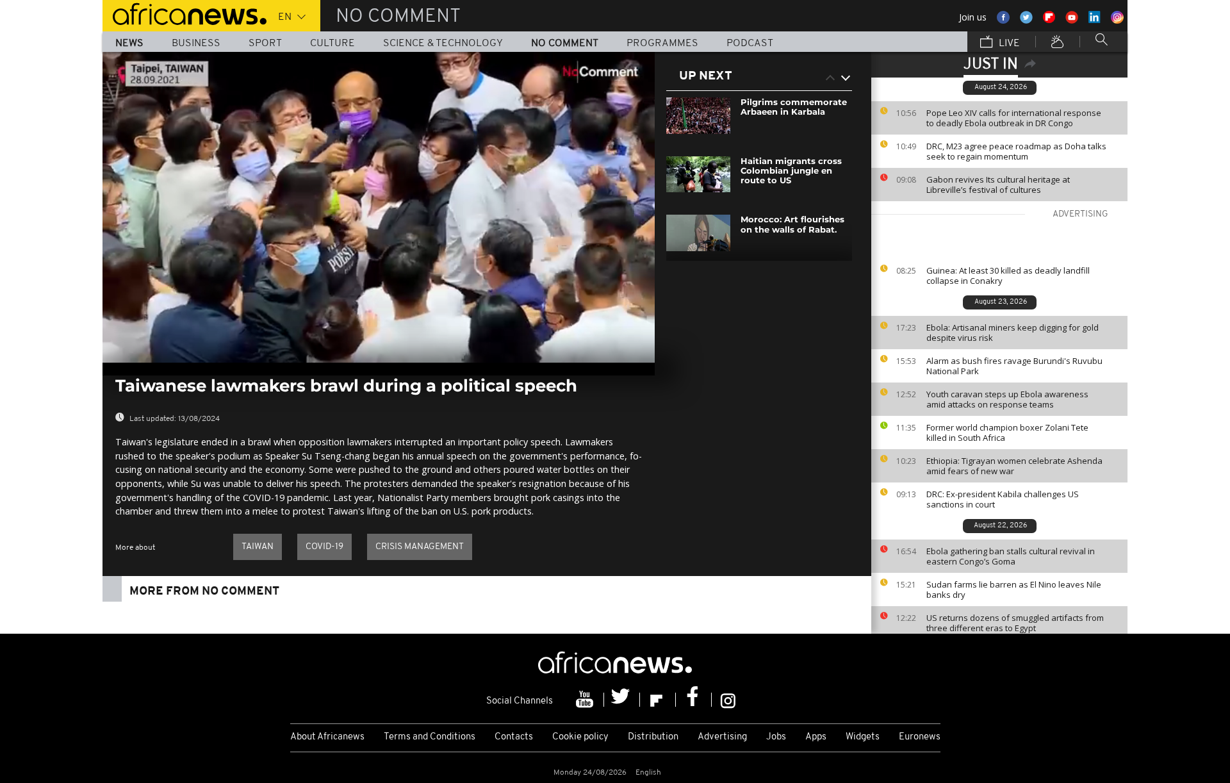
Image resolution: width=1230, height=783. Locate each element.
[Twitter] (622, 700)
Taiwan (258, 547)
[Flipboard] (658, 700)
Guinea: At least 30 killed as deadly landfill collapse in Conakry (1008, 275)
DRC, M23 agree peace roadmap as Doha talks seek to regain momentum (1016, 151)
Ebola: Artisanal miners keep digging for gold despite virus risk (1012, 332)
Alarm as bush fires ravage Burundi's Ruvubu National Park (1014, 366)
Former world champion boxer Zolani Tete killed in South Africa (1007, 432)
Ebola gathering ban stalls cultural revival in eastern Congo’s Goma (1010, 556)
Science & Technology (443, 43)
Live (1008, 43)
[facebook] (694, 700)
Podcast (749, 43)
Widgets (863, 737)
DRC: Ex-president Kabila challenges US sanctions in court (1002, 499)
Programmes (662, 43)
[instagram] (728, 700)
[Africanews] (184, 13)
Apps (815, 737)
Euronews (919, 737)
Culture (332, 43)
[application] (378, 207)
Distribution (653, 737)
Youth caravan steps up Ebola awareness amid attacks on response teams (1007, 399)
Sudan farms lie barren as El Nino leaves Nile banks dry (1013, 589)
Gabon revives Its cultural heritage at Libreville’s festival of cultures (998, 184)
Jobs (776, 737)
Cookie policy (580, 737)
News (129, 43)
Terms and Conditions (429, 737)
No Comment (564, 43)
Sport (265, 43)
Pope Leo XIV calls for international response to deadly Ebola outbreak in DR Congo (1013, 118)
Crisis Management (419, 547)
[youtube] (586, 700)
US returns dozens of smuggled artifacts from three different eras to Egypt (1015, 623)
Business (196, 43)
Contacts (514, 737)
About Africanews (327, 737)
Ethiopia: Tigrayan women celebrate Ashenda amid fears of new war (1014, 466)
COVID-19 (324, 547)
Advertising (722, 737)
